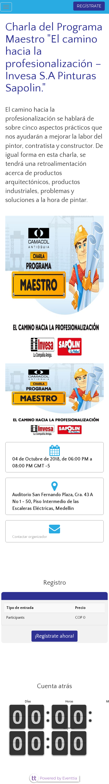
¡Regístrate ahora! (54, 636)
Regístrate (89, 6)
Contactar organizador (29, 537)
